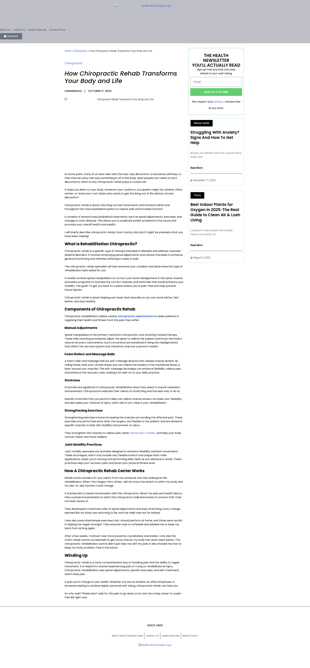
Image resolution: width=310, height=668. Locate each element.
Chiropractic (80, 50)
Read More (196, 167)
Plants (197, 195)
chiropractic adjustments (136, 316)
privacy (218, 102)
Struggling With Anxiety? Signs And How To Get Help (214, 137)
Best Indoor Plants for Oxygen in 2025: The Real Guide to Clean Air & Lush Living (215, 212)
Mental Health (201, 123)
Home (68, 50)
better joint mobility (142, 433)
